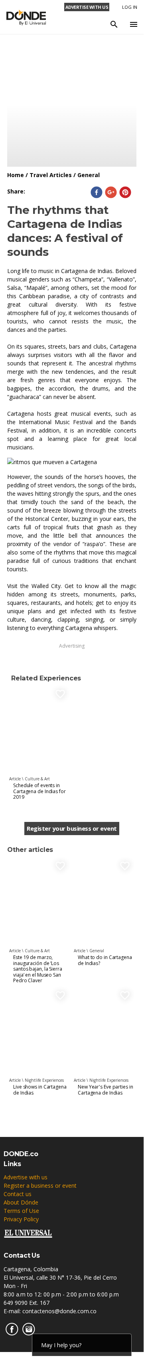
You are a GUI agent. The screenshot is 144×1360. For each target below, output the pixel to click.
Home (15, 175)
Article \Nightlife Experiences (36, 1080)
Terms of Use (21, 1210)
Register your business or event (72, 828)
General (88, 175)
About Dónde (21, 1202)
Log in (129, 7)
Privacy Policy (21, 1219)
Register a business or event (40, 1185)
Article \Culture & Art (29, 779)
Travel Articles (51, 175)
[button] (97, 192)
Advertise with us (25, 1177)
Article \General (89, 950)
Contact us (18, 1194)
